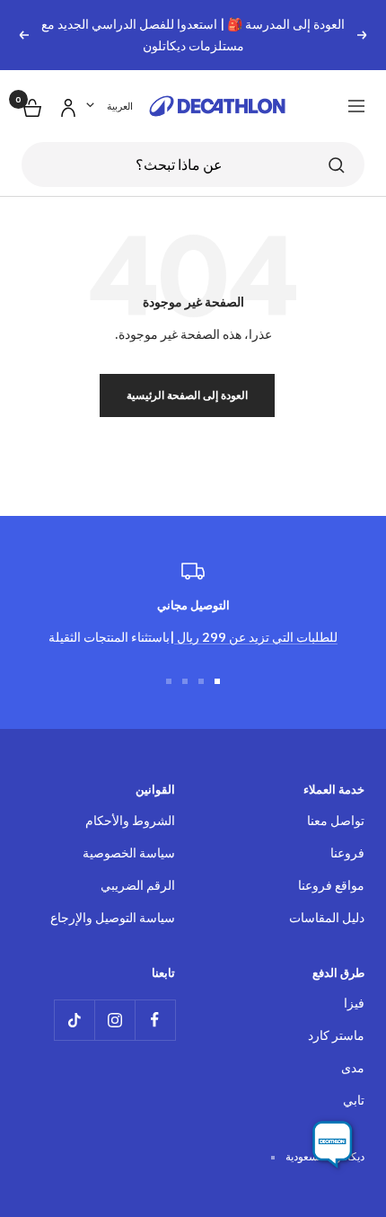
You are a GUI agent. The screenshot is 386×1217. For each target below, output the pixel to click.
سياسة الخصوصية (129, 852)
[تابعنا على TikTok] (74, 1019)
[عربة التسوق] (30, 105)
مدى (352, 1067)
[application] (332, 1145)
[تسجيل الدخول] (65, 104)
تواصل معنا (335, 820)
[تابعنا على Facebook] (155, 1019)
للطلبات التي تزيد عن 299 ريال (256, 636)
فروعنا (347, 852)
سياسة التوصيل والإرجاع (112, 917)
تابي (353, 1099)
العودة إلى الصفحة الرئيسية (187, 395)
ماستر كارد (336, 1035)
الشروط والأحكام (130, 820)
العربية (120, 106)
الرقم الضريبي (138, 885)
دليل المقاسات (326, 917)
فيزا (354, 1002)
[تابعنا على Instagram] (114, 1019)
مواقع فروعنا (331, 885)
